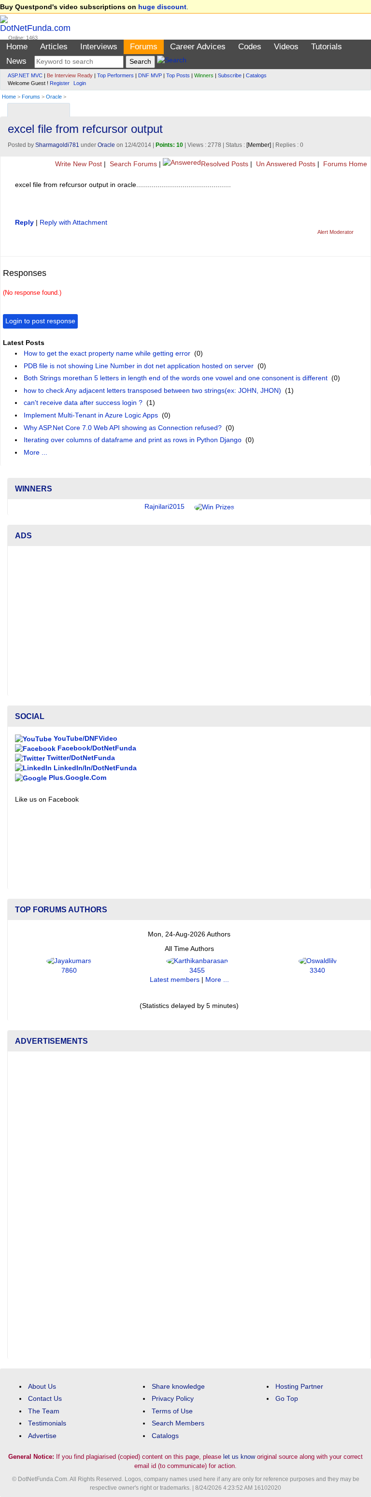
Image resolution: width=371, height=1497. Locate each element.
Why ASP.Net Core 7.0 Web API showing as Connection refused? (123, 428)
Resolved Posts (224, 164)
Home (17, 46)
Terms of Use (172, 1411)
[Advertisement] (189, 621)
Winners (204, 75)
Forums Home (344, 164)
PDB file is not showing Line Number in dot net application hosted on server (139, 366)
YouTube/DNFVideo (84, 738)
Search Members (178, 1423)
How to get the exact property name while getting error (107, 353)
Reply (24, 222)
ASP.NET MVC (25, 75)
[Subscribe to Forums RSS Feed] (362, 107)
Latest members (175, 979)
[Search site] (171, 61)
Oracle (54, 97)
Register (60, 83)
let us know (239, 1456)
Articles (54, 46)
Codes (249, 46)
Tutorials (326, 46)
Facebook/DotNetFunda (96, 748)
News (16, 61)
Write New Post (77, 164)
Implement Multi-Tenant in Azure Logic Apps (91, 415)
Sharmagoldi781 (57, 145)
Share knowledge (178, 1386)
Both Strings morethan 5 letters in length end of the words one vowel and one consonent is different (176, 378)
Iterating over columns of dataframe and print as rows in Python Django (133, 440)
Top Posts (178, 75)
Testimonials (47, 1423)
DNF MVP (150, 75)
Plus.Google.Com (76, 777)
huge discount (162, 7)
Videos (286, 46)
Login (79, 83)
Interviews (98, 46)
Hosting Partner (299, 1386)
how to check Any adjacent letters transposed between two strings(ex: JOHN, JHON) (152, 390)
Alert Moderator (335, 232)
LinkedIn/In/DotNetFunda (94, 768)
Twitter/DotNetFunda (80, 758)
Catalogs (256, 75)
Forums (143, 46)
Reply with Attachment (73, 222)
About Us (42, 1386)
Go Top (286, 1398)
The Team (43, 1411)
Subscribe (230, 75)
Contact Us (45, 1398)
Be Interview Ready (70, 75)
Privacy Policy (173, 1398)
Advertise (42, 1435)
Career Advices (198, 46)
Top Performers (115, 75)
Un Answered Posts (284, 164)
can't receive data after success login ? (83, 402)
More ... (35, 452)
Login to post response (40, 321)
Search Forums (132, 164)
